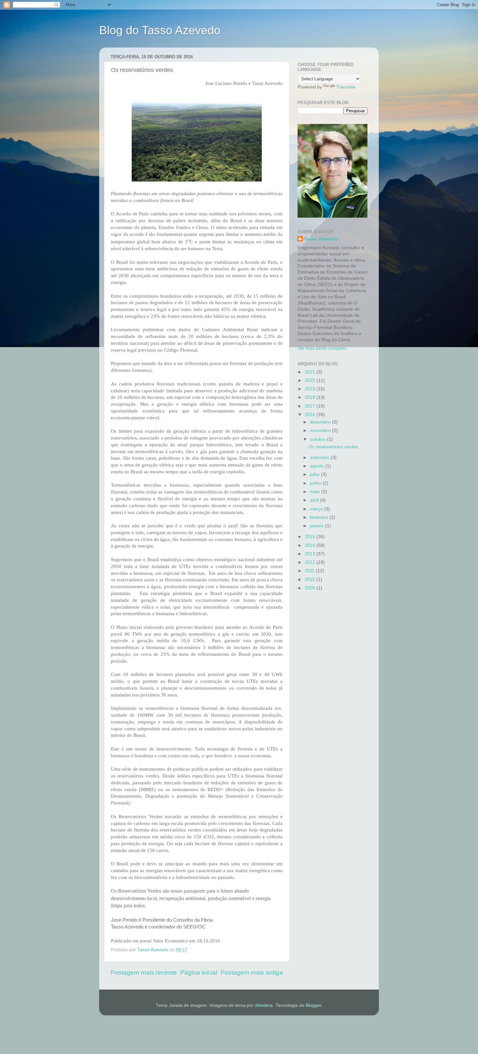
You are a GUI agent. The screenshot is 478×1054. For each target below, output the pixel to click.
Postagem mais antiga (251, 972)
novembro (321, 430)
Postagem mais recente (144, 972)
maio (315, 491)
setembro (320, 457)
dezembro (321, 422)
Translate (345, 87)
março (317, 509)
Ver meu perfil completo (322, 348)
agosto (317, 466)
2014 (310, 545)
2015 (310, 536)
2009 (310, 588)
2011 (310, 570)
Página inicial (198, 972)
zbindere (264, 1005)
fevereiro (319, 517)
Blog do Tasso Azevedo (159, 30)
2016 (310, 414)
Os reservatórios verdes (333, 446)
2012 (310, 562)
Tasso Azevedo (321, 238)
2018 (310, 397)
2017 (310, 406)
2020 (310, 380)
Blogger (313, 1005)
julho (315, 474)
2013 (310, 553)
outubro (318, 439)
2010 (310, 579)
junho (316, 483)
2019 (310, 388)
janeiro (317, 525)
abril (315, 500)
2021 (310, 372)
